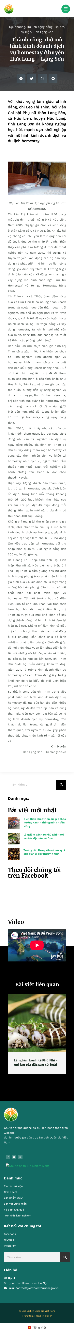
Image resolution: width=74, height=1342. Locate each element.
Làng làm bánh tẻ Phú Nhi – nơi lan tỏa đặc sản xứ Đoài (43, 836)
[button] (21, 78)
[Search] (61, 785)
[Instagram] (20, 1158)
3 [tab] (39, 1079)
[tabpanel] (37, 1037)
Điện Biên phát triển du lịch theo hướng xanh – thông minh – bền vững (44, 822)
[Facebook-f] (8, 1158)
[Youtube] (14, 1158)
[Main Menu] (65, 9)
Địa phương (17, 27)
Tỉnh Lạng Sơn (43, 32)
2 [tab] (35, 1079)
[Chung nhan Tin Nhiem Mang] (28, 1167)
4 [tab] (43, 1079)
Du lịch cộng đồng (39, 27)
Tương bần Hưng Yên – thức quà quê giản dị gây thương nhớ (44, 852)
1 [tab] (31, 1079)
